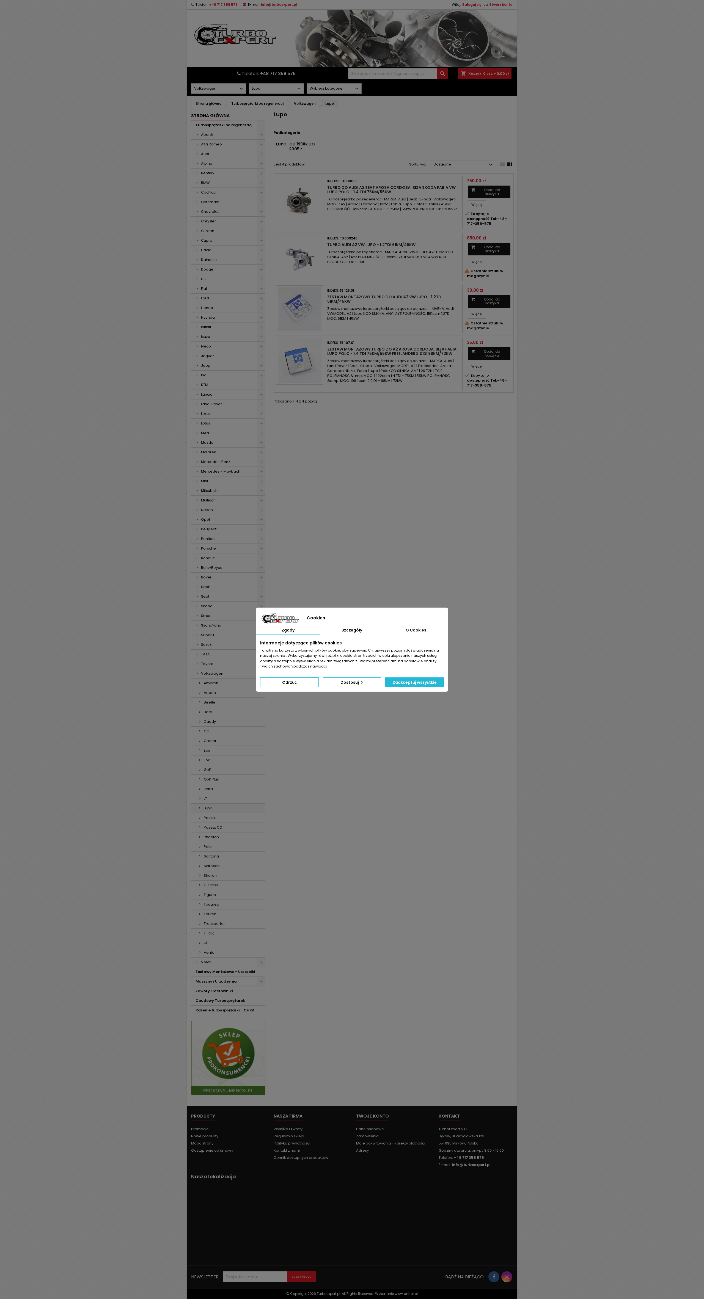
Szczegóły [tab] (352, 630)
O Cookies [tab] (416, 630)
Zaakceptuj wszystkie (415, 682)
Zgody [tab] (288, 630)
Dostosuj (350, 682)
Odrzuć (289, 682)
